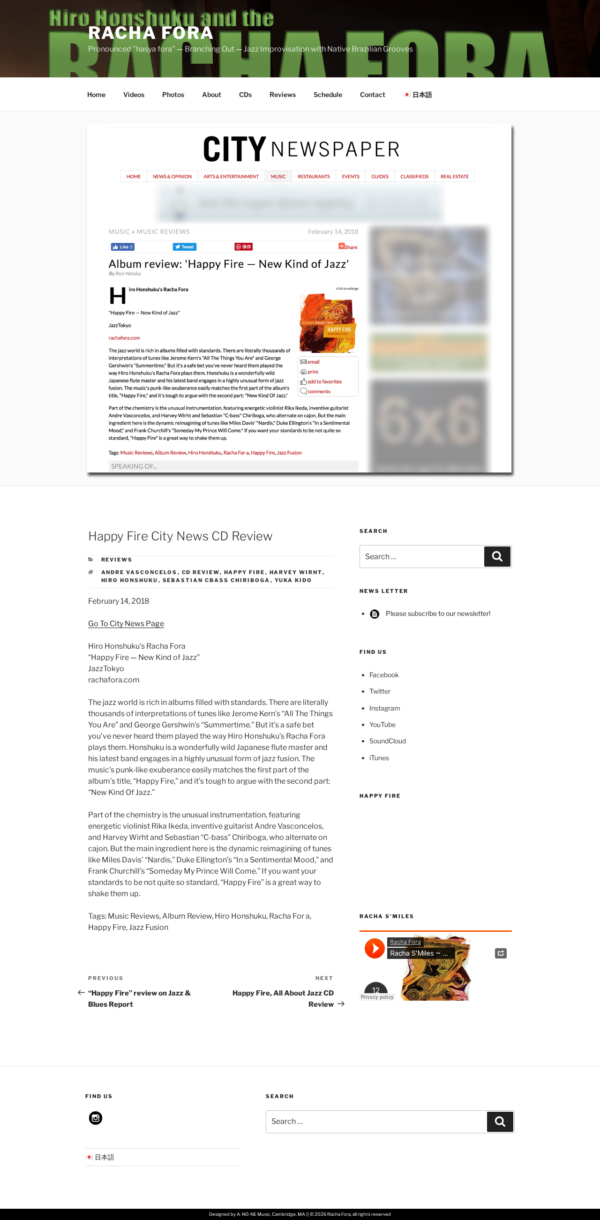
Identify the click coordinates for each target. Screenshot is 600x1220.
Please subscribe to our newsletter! (437, 613)
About (211, 94)
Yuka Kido (294, 580)
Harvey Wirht (296, 572)
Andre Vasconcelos (139, 572)
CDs (245, 94)
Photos (173, 94)
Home (96, 94)
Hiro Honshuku (129, 580)
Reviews (283, 94)
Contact (372, 94)
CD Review (201, 572)
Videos (133, 94)
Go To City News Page (126, 623)
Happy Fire (244, 572)
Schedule (328, 94)
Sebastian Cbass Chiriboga (216, 580)
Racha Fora (151, 32)
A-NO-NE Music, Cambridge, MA (271, 1214)
